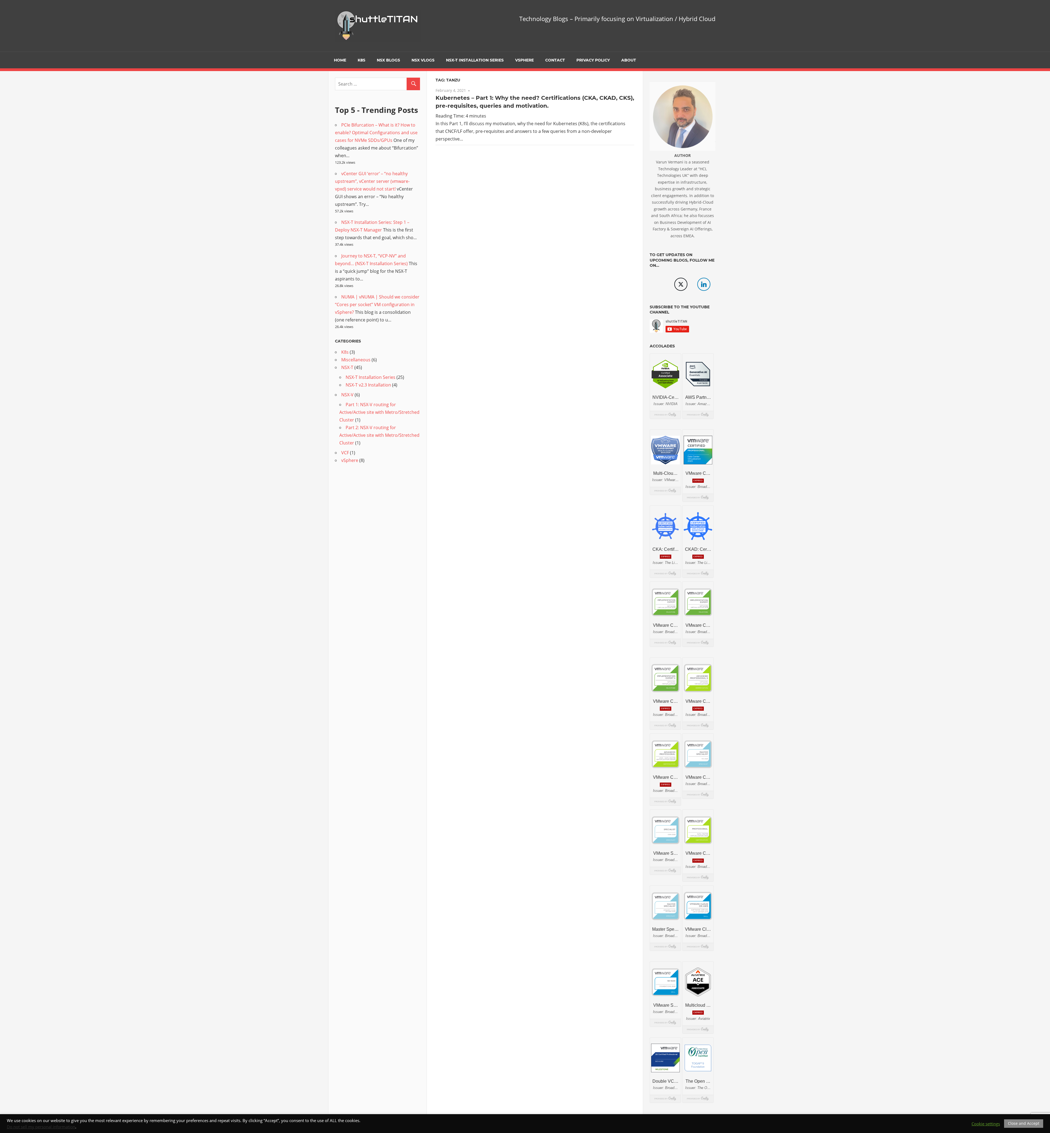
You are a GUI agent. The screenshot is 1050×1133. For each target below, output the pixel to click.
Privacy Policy (593, 60)
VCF (345, 453)
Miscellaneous (356, 360)
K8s (361, 60)
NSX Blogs (388, 60)
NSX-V (347, 395)
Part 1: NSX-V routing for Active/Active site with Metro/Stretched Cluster (379, 412)
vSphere (524, 60)
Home (340, 60)
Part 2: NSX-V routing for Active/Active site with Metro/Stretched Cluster (379, 435)
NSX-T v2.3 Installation (368, 385)
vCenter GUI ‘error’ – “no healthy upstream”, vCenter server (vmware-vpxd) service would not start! (372, 181)
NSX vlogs (423, 60)
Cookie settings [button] (986, 1123)
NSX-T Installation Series (475, 60)
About (628, 60)
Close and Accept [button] (1023, 1123)
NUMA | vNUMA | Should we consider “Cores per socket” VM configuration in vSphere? (377, 304)
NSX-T (347, 367)
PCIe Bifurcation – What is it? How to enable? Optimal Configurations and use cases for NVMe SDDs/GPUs (376, 132)
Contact (555, 60)
